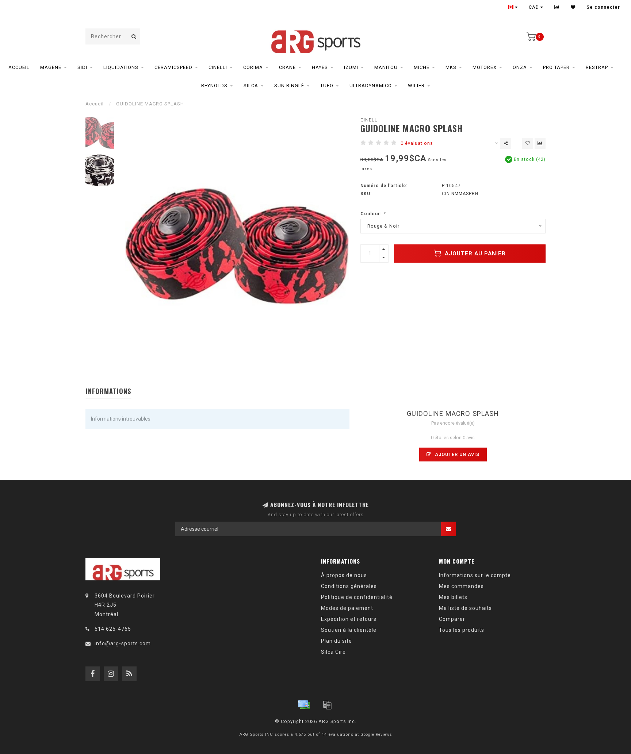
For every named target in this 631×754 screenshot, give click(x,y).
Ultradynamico (370, 85)
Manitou (386, 67)
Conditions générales (349, 586)
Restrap (597, 67)
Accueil (19, 67)
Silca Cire (333, 652)
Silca (251, 85)
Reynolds (214, 85)
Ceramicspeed (173, 67)
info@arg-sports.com (123, 643)
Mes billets (453, 597)
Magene (50, 67)
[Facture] (327, 704)
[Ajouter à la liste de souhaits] (527, 143)
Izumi (351, 67)
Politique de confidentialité (357, 597)
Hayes (320, 67)
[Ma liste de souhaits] (573, 7)
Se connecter (603, 7)
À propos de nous (344, 575)
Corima (253, 67)
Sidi (82, 67)
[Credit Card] (304, 704)
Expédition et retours (348, 619)
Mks (450, 67)
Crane (287, 67)
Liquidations (120, 67)
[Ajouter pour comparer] (540, 143)
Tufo (326, 85)
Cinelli (218, 67)
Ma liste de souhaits (465, 608)
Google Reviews (376, 734)
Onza (520, 67)
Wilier (416, 85)
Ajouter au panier (474, 253)
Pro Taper (556, 67)
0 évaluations (417, 143)
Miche (421, 67)
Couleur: (373, 213)
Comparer (452, 619)
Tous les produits (461, 630)
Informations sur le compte (475, 575)
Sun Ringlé (289, 85)
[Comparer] (557, 7)
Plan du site (336, 641)
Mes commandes (461, 586)
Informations (108, 391)
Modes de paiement (347, 608)
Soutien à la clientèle (348, 630)
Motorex (485, 67)
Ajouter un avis (456, 454)
